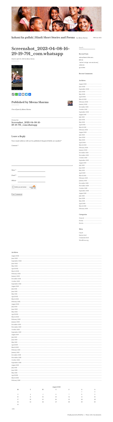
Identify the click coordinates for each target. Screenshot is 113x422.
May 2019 (82, 170)
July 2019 (82, 165)
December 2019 (83, 152)
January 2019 (83, 180)
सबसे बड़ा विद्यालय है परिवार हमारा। (86, 57)
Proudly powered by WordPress (75, 415)
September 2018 (84, 191)
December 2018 (83, 183)
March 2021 (82, 127)
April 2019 (82, 173)
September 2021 (84, 112)
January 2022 (83, 104)
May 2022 (82, 94)
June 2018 (82, 198)
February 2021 (83, 130)
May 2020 (82, 140)
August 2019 (82, 163)
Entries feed (82, 235)
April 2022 (82, 96)
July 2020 (82, 135)
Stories (81, 223)
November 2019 (84, 155)
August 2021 (82, 114)
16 (94, 397)
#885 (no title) (97, 37)
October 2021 (83, 109)
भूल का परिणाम (82, 67)
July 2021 (82, 117)
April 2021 (82, 124)
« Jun (12, 409)
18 (30, 399)
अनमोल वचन (81, 65)
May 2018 (82, 201)
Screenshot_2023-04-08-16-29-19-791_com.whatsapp (26, 122)
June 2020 (82, 137)
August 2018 (82, 193)
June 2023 (82, 86)
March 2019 (82, 175)
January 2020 (83, 150)
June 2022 (82, 91)
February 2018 (83, 208)
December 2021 (83, 107)
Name (13, 170)
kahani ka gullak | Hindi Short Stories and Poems (43, 37)
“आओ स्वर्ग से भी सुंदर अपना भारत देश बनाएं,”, (89, 62)
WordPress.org (83, 240)
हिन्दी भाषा (81, 60)
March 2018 (82, 206)
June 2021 (82, 119)
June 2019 (82, 168)
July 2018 (82, 196)
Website (13, 180)
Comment (14, 145)
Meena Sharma (30, 59)
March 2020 (83, 145)
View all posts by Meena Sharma (21, 109)
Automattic (98, 415)
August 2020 (83, 132)
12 (43, 397)
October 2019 (83, 157)
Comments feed (84, 237)
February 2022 (83, 102)
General (81, 218)
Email (13, 175)
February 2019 (83, 178)
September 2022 (84, 89)
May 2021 (82, 122)
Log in (81, 232)
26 (43, 402)
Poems (81, 220)
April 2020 (82, 142)
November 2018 (84, 185)
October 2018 (83, 188)
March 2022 (82, 99)
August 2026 (83, 84)
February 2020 (83, 147)
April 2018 (82, 203)
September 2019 (84, 160)
